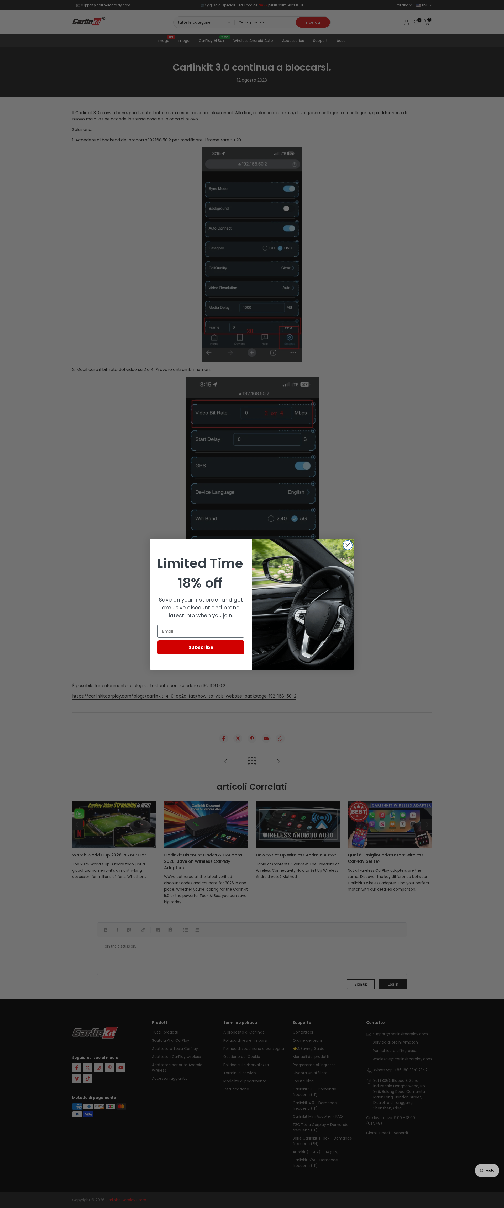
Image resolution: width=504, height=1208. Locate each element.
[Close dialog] (347, 545)
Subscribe (200, 647)
